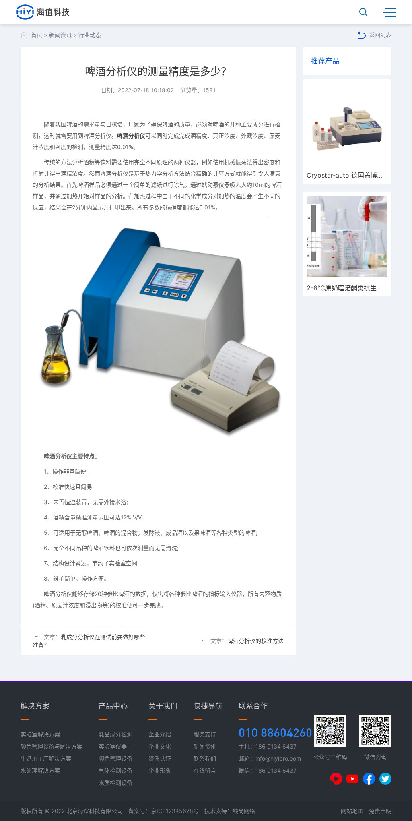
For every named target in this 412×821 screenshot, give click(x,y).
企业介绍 (159, 734)
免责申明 (380, 810)
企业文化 (159, 746)
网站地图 (352, 810)
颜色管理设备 (115, 758)
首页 (36, 34)
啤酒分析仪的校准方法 (255, 640)
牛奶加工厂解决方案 (46, 758)
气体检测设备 (115, 770)
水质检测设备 (115, 782)
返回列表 (380, 34)
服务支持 (205, 734)
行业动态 (89, 34)
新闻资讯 (60, 34)
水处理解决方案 (40, 770)
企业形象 (159, 770)
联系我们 (205, 758)
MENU (389, 12)
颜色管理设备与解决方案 (51, 746)
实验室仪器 (113, 746)
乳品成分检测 (115, 734)
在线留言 (205, 770)
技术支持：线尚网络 (229, 810)
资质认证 (159, 758)
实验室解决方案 (40, 734)
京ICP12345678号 (175, 810)
